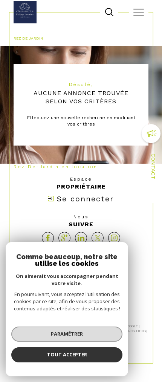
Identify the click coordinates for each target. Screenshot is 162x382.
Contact (153, 166)
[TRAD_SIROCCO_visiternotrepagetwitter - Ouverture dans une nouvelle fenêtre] (98, 238)
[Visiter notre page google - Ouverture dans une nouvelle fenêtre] (64, 238)
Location (117, 32)
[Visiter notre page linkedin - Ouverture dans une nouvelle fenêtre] (81, 238)
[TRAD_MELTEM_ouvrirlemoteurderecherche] (109, 12)
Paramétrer (67, 333)
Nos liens (137, 331)
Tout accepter (67, 354)
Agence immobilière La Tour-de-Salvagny (57, 32)
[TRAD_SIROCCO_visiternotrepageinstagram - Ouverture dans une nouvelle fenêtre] (114, 238)
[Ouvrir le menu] (138, 12)
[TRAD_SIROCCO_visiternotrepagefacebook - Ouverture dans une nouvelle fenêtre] (48, 238)
